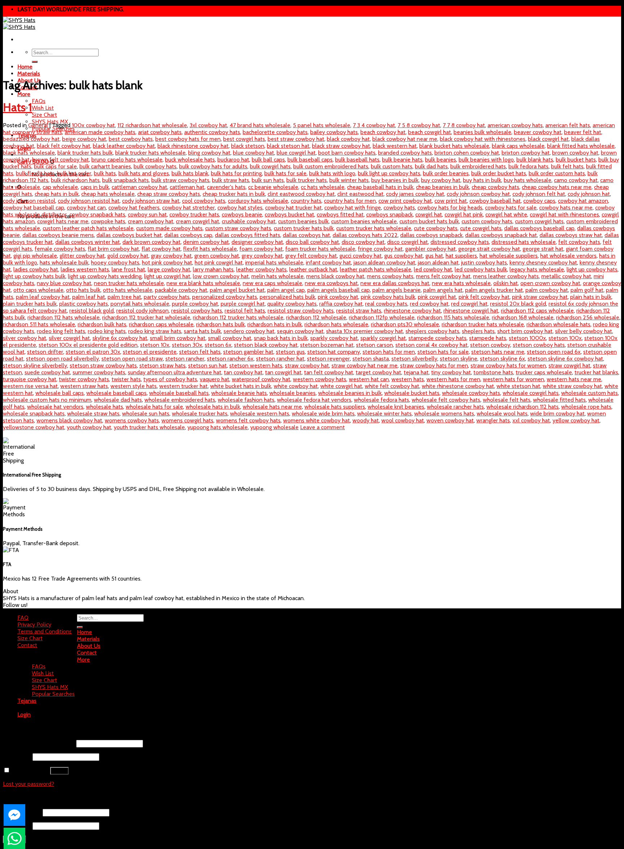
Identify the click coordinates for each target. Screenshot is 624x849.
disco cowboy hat (363, 241)
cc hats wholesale (322, 187)
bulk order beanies (446, 173)
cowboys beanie (242, 214)
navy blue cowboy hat (64, 283)
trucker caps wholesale (544, 372)
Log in (59, 770)
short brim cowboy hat (524, 331)
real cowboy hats (386, 303)
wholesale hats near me (272, 406)
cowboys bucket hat (289, 214)
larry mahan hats (213, 269)
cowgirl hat (428, 214)
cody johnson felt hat (538, 193)
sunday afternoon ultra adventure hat (174, 372)
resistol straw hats (358, 310)
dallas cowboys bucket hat (129, 235)
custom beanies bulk (303, 221)
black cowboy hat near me (404, 138)
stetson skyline (458, 358)
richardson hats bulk (220, 324)
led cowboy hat (433, 269)
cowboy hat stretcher (188, 207)
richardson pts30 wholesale (405, 324)
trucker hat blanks (596, 372)
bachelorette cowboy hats (275, 132)
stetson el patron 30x (93, 351)
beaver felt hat (582, 132)
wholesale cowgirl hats (531, 392)
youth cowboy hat (89, 427)
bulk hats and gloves (143, 173)
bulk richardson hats (75, 180)
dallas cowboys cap (188, 235)
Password (17, 756)
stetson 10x (154, 344)
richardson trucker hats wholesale (483, 324)
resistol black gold (91, 310)
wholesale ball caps (59, 392)
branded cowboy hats (405, 152)
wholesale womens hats (444, 413)
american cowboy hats (515, 125)
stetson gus (290, 351)
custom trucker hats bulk (304, 228)
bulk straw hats (230, 180)
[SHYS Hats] (19, 23)
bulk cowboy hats (155, 166)
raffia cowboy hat (341, 303)
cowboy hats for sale (511, 207)
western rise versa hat (30, 386)
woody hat (365, 420)
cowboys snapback (389, 214)
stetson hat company (333, 351)
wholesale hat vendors (55, 406)
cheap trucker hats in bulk (234, 193)
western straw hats (84, 386)
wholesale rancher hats (455, 406)
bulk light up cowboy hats (389, 173)
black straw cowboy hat (341, 145)
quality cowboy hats (292, 303)
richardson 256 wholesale (587, 317)
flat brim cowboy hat (113, 248)
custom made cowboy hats (169, 228)
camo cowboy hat (576, 180)
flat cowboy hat (161, 248)
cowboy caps (539, 200)
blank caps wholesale (518, 145)
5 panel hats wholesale (321, 125)
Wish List (43, 107)
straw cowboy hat (307, 365)
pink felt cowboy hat (484, 296)
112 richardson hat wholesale (152, 125)
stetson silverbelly (414, 358)
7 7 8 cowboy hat (464, 125)
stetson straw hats (162, 365)
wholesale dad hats (118, 399)
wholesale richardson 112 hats (522, 406)
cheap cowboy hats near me (557, 187)
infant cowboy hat (328, 262)
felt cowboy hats (579, 241)
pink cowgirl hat (437, 296)
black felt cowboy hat (63, 145)
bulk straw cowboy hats (180, 180)
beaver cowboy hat (538, 132)
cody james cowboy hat (415, 193)
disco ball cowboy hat (312, 241)
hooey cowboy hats (115, 262)
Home (24, 66)
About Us (88, 645)
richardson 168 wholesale (523, 317)
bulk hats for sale (285, 173)
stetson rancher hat (280, 358)
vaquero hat (214, 379)
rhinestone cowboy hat (412, 310)
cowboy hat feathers (134, 207)
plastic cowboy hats (83, 303)
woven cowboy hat (450, 420)
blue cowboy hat (253, 152)
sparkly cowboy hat (334, 338)
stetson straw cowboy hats (103, 365)
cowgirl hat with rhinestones (564, 214)
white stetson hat (518, 386)
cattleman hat (187, 187)
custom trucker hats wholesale (373, 228)
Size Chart (44, 114)
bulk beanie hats (402, 159)
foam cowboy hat (261, 248)
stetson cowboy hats (539, 344)
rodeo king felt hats (61, 331)
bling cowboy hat (209, 152)
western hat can (369, 379)
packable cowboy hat (181, 289)
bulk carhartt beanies (105, 166)
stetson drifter (45, 351)
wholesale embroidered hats (179, 399)
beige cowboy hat (84, 138)
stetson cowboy (490, 344)
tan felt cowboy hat (328, 372)
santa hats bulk (202, 331)
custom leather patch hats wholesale (88, 228)
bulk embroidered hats (478, 166)
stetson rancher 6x (230, 358)
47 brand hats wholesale (260, 125)
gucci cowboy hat (360, 255)
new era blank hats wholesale (203, 283)
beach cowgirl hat (429, 132)
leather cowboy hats (261, 269)
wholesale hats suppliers (334, 406)
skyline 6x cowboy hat (119, 338)
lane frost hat (128, 269)
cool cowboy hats (203, 200)
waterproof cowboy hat (261, 379)
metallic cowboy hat (566, 276)
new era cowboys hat (331, 283)
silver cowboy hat (24, 338)
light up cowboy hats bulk (34, 276)
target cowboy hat (378, 372)
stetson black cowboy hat (266, 344)
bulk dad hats (431, 166)
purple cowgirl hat (243, 303)
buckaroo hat (233, 159)
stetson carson (374, 344)
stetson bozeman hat (327, 344)
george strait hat (543, 248)
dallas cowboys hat (306, 235)
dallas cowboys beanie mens (58, 235)
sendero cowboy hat (249, 331)
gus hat (434, 255)
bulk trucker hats (306, 180)
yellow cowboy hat (575, 420)
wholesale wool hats (502, 413)
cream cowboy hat (150, 221)
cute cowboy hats (436, 228)
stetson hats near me (497, 351)
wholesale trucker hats (200, 413)
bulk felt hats (567, 166)
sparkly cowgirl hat (383, 338)
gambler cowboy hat (430, 248)
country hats (306, 200)
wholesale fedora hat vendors (314, 399)
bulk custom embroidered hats (330, 166)
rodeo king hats (107, 331)
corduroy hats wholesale (258, 200)
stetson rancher (184, 358)
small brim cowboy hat (177, 338)
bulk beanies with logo (486, 159)
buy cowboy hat (440, 180)
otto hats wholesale (127, 289)
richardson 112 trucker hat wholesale (146, 317)
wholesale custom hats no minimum (47, 399)
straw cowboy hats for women (508, 365)
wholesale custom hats (589, 392)
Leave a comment (322, 427)
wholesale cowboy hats (471, 392)
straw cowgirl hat (569, 365)
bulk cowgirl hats (270, 166)
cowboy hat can (86, 207)
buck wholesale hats (190, 159)
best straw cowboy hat (296, 138)
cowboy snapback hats (97, 214)
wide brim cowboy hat (557, 413)
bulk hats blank (190, 173)
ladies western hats (85, 269)
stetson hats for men (389, 351)
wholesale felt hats (506, 399)
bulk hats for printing (236, 173)
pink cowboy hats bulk (388, 296)
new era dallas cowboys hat (394, 283)
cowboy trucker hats (194, 214)
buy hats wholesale (527, 180)
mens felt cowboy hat (443, 276)
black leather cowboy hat (124, 145)
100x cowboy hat (93, 125)
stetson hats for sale (443, 351)
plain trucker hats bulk (30, 303)
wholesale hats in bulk (213, 406)
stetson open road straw (132, 358)
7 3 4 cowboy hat (374, 125)
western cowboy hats (319, 379)
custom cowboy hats (487, 221)
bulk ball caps (268, 159)
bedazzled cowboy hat (31, 138)
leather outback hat (313, 269)
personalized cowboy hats (224, 296)
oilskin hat (505, 283)
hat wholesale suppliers (509, 255)
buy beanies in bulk (395, 180)
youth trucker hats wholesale (149, 427)
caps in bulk (95, 187)
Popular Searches (53, 693)
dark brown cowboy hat (151, 241)
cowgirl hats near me (62, 221)
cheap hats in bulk (57, 193)
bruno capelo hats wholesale (126, 159)
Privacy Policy (34, 624)
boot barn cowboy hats (347, 152)
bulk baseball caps (310, 159)
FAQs (39, 101)
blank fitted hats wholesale (581, 145)
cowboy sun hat (147, 214)
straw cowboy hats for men (434, 365)
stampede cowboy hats (437, 338)
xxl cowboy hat (531, 420)
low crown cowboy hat (221, 276)
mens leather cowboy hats (506, 276)
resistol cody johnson (142, 310)
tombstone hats (493, 372)
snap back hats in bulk (281, 338)
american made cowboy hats (100, 132)
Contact (27, 645)
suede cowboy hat (47, 372)
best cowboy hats (131, 138)
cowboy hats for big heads (449, 207)
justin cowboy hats (484, 262)
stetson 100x (565, 338)
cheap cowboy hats (495, 187)
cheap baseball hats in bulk (380, 187)
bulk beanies (440, 159)
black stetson (247, 145)
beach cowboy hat (383, 132)
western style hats (133, 386)
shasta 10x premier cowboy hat (364, 331)
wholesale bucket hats (411, 392)
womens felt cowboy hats (248, 420)
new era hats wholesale (461, 283)
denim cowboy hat (206, 241)
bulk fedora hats (528, 166)
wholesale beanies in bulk (350, 392)
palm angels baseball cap (338, 289)
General (38, 125)
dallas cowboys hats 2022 (365, 235)
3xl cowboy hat (208, 125)
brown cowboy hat (575, 152)
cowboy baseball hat (495, 200)
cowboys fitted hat (340, 214)
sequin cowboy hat (300, 331)
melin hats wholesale (277, 276)
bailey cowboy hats (334, 132)
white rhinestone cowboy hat (458, 386)
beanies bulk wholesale (482, 132)
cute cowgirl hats (481, 228)
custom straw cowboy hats (238, 228)
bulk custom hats (391, 166)
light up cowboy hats (592, 269)
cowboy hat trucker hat (293, 207)
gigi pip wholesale (35, 255)
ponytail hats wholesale (139, 303)
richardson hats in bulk (274, 324)
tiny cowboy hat (451, 372)
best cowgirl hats (244, 138)
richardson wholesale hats (558, 324)
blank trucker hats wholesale (150, 152)
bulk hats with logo (332, 173)
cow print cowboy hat (405, 200)
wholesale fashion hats (246, 399)
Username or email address (39, 743)
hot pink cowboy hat (167, 262)
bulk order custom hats (557, 173)
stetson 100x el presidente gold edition (88, 344)
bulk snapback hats (125, 180)
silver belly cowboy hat (583, 331)
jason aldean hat (438, 262)
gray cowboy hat (171, 255)
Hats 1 (17, 107)
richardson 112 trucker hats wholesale (238, 317)
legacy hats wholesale (537, 269)
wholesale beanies (292, 392)
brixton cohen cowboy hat (466, 152)
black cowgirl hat (548, 138)
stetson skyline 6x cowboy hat (565, 358)
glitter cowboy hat (82, 255)
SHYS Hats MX (50, 687)
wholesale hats (104, 406)
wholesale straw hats (93, 413)
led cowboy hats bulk (481, 269)
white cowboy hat (296, 386)
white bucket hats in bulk (240, 386)
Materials (28, 73)
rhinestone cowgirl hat (470, 310)
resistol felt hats (245, 310)
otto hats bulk (83, 289)
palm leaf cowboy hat (43, 296)
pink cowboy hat (338, 296)
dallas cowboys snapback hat (501, 235)
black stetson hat (288, 145)
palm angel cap (286, 289)
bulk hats (105, 173)
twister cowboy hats (84, 379)
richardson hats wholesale (336, 324)
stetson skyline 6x (502, 358)
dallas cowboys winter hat (87, 241)
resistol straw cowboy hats (301, 310)
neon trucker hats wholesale (129, 283)
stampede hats (487, 338)
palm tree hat (124, 296)
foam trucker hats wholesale (320, 248)
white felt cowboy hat (392, 386)
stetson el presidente (150, 351)
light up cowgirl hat (167, 276)
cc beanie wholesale (273, 187)
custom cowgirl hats (539, 221)
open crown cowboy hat (550, 283)
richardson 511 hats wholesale (39, 324)
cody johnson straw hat (150, 200)
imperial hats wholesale (274, 262)
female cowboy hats (60, 248)
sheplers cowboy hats (432, 331)
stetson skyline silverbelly (35, 365)
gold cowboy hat (127, 255)
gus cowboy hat (403, 255)
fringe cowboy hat (380, 248)
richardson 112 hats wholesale (63, 317)
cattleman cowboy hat (139, 187)
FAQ (23, 617)
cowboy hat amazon (583, 200)
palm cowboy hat (546, 289)
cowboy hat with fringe (352, 207)
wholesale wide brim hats (323, 413)
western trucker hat (183, 386)
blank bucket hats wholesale (454, 145)
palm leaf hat (88, 296)
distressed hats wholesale (523, 241)
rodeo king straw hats (154, 331)
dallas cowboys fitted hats (247, 235)
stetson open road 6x (554, 351)
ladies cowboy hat (35, 269)
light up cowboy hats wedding (105, 276)
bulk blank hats (534, 159)
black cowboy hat (348, 138)
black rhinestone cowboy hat (193, 145)
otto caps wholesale (38, 289)
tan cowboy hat (243, 372)
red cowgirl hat (469, 303)
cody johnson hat (589, 193)
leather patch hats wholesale (375, 269)
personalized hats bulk (287, 296)
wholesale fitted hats (559, 399)
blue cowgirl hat (296, 152)
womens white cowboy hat (316, 420)
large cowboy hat (169, 269)
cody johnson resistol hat (89, 200)
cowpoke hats (108, 221)
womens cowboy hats (132, 420)
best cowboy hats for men (188, 138)
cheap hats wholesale (108, 193)
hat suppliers (461, 255)
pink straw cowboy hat (540, 296)
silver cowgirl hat (69, 338)
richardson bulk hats (102, 324)
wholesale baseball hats (179, 392)
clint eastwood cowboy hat (301, 193)
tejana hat (416, 372)
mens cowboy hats (390, 276)
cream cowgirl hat (197, 221)
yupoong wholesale (274, 427)
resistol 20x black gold (518, 303)
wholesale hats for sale (154, 406)
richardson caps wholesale (161, 324)
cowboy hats (399, 207)
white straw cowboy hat (572, 386)
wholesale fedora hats (381, 399)
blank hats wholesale (29, 152)
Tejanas (26, 700)
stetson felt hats (200, 351)
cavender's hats (226, 187)
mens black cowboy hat (335, 276)
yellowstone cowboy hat (33, 427)
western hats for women (513, 379)
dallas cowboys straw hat (571, 235)
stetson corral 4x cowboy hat (431, 344)
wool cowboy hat (402, 420)
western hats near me (574, 379)
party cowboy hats (167, 296)
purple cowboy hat (195, 303)
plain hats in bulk (590, 296)
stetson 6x (218, 344)
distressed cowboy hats (459, 241)
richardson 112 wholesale (316, 317)
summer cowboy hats (99, 372)
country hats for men (350, 200)
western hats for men (453, 379)
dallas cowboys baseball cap (539, 228)
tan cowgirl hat (283, 372)
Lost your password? (28, 783)
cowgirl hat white (506, 214)
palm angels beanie (396, 289)
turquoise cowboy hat (29, 379)
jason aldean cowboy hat (384, 262)
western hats (407, 379)
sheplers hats (478, 331)
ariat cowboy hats (160, 132)
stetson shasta (370, 358)
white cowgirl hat (341, 386)
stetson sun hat (207, 365)
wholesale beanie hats (239, 392)
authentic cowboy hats (212, 132)
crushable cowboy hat (249, 221)
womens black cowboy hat (69, 420)
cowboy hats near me (566, 207)
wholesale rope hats (586, 406)
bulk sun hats (268, 180)
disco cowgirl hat (407, 241)
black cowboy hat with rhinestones (482, 138)
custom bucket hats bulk (429, 221)
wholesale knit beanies (396, 406)
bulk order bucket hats (498, 173)
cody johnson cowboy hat (478, 193)
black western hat (395, 145)
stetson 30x (187, 344)
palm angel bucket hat (237, 289)
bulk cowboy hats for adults (213, 166)
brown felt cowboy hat (60, 159)
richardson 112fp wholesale (382, 317)
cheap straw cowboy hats (168, 193)
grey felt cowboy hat (311, 255)
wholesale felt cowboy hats (446, 399)
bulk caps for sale (55, 166)
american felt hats (567, 125)
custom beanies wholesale (364, 221)
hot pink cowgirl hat (219, 262)
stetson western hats (255, 365)
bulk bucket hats (576, 159)
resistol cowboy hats (196, 310)
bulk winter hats (349, 180)
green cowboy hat (216, 255)
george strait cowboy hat (489, 248)
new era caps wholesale (272, 283)
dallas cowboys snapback (431, 235)
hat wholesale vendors (568, 255)
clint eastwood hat (360, 193)
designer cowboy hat (257, 241)
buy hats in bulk (482, 180)
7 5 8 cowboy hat (419, 125)
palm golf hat (587, 289)
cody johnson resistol (29, 200)
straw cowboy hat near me (365, 365)
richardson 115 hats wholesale (453, 317)
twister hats (126, 379)
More (23, 94)
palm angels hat (443, 289)
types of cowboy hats (170, 379)
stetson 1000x (527, 338)
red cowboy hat (429, 303)
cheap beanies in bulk (442, 187)
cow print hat (450, 200)
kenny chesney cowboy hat (543, 262)
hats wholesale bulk (64, 262)
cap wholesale (60, 187)
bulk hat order (74, 173)
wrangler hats (493, 420)
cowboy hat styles (240, 207)
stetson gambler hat (248, 351)
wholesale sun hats (145, 413)
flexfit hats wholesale (210, 248)
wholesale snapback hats (34, 413)
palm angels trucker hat (494, 289)
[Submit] (35, 62)
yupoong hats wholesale (217, 427)
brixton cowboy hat (526, 152)
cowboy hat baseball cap (33, 207)
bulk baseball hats (357, 159)
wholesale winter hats (384, 413)
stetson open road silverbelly (62, 358)
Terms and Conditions (44, 631)
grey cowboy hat (262, 255)
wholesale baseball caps (116, 392)
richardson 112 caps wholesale (537, 310)
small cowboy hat (229, 338)
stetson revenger (328, 358)
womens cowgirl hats (187, 420)
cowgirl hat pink (464, 214)
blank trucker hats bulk (85, 152)
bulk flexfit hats (35, 173)
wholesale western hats (259, 413)
